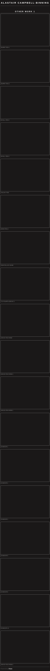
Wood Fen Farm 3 (7, 374)
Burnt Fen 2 (5, 83)
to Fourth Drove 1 (8, 301)
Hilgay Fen (5, 192)
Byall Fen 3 (5, 156)
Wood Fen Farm (6, 338)
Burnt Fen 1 (5, 47)
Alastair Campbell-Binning (25, 3)
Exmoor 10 (5, 628)
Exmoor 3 (4, 519)
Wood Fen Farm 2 (7, 664)
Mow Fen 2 (4, 229)
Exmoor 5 (4, 555)
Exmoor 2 (4, 483)
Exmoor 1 (4, 446)
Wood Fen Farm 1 (7, 410)
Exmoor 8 (4, 592)
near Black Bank (7, 265)
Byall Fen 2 (5, 120)
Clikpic (10, 668)
